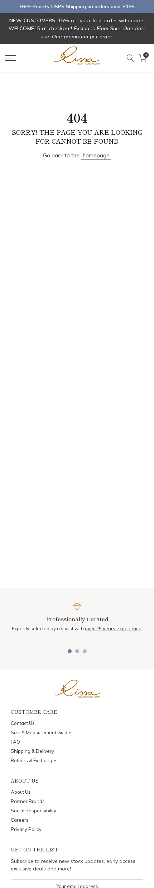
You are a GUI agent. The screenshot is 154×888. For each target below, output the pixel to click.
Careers (20, 820)
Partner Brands (28, 801)
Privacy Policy (26, 829)
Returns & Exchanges (34, 760)
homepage (96, 155)
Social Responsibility (33, 810)
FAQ (15, 742)
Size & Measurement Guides (42, 732)
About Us (21, 792)
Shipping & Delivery (32, 751)
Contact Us (23, 723)
